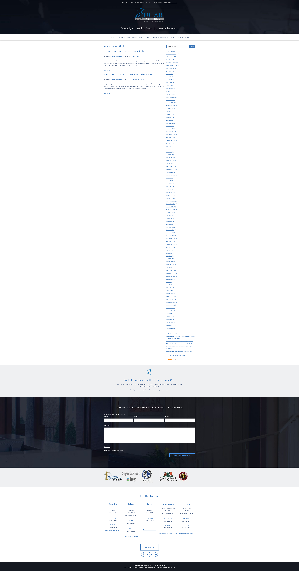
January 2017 (170, 322)
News (172, 37)
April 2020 (169, 290)
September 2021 (170, 244)
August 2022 (169, 212)
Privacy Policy (142, 567)
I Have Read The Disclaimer (115, 451)
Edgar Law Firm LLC (118, 56)
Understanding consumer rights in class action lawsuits (126, 51)
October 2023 (170, 172)
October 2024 (170, 137)
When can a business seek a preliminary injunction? (179, 341)
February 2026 (170, 91)
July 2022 (169, 215)
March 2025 (169, 123)
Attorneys (121, 37)
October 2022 (170, 207)
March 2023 (169, 192)
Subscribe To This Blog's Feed (177, 355)
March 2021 (169, 261)
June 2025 (169, 114)
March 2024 (169, 157)
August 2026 (169, 74)
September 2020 (170, 276)
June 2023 (169, 183)
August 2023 (169, 178)
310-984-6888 (186, 528)
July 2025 (169, 111)
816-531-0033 (113, 527)
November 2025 (170, 100)
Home (113, 37)
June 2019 (169, 316)
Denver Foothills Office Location (168, 533)
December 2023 (170, 166)
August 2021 (169, 247)
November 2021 (170, 238)
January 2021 (170, 267)
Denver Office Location (149, 530)
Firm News (169, 59)
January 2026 (170, 94)
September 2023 (170, 175)
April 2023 (169, 189)
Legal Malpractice (171, 65)
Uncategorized (170, 68)
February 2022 (170, 230)
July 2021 (169, 250)
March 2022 (169, 227)
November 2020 (170, 273)
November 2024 (170, 134)
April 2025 (169, 120)
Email (167, 416)
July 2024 (169, 146)
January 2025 (170, 129)
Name (106, 416)
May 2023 (169, 186)
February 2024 (170, 160)
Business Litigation (139, 79)
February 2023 (170, 195)
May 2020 (169, 287)
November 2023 (170, 169)
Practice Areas (144, 37)
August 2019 (169, 311)
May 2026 (169, 82)
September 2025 (170, 105)
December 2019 (170, 299)
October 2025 (170, 103)
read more (107, 70)
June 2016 (169, 331)
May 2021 (169, 256)
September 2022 (170, 209)
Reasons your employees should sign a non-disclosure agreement (130, 74)
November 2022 (170, 204)
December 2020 (170, 270)
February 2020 (170, 296)
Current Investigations (160, 37)
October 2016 (170, 328)
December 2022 (170, 201)
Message (107, 425)
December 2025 (170, 97)
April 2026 (169, 85)
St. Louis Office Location (131, 536)
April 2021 (169, 258)
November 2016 (170, 325)
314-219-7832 (131, 531)
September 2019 (170, 308)
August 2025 (169, 108)
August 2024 (169, 143)
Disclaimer (107, 447)
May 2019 (169, 319)
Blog (187, 37)
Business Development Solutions (157, 567)
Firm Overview (132, 37)
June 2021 (169, 253)
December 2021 (170, 235)
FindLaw (172, 567)
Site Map (134, 567)
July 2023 (169, 181)
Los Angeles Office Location (186, 533)
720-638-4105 (168, 528)
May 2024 (169, 152)
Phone (136, 416)
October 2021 (170, 241)
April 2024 (169, 155)
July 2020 (169, 282)
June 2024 (169, 149)
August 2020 (169, 279)
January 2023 (170, 198)
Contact (180, 37)
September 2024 (170, 140)
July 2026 (169, 76)
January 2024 (170, 163)
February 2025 (170, 126)
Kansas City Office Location (112, 530)
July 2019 (169, 313)
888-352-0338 (170, 2)
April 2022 (169, 224)
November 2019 (170, 302)
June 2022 (169, 218)
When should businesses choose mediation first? (179, 344)
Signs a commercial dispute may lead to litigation (179, 351)
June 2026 (169, 79)
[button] (297, 559)
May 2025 (169, 117)
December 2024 (170, 131)
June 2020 (169, 285)
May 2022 (169, 221)
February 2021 (170, 264)
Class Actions (137, 56)
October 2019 (170, 305)
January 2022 (170, 232)
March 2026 (169, 88)
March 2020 (169, 293)
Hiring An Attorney (171, 62)
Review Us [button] (149, 547)
